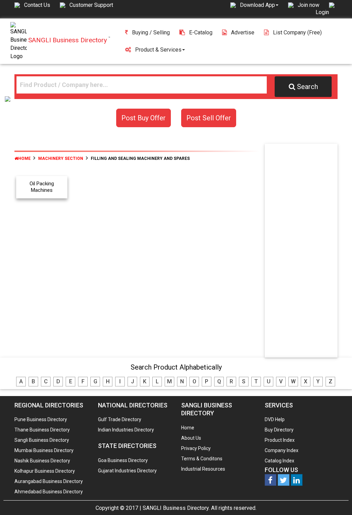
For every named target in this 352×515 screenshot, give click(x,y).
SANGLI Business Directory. (176, 508)
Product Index (280, 440)
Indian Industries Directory (126, 429)
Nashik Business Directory (42, 460)
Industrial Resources (203, 469)
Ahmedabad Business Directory (48, 491)
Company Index (281, 450)
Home (24, 158)
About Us (191, 438)
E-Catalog (200, 32)
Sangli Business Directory (41, 440)
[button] (259, 5)
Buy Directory (279, 429)
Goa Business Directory (123, 460)
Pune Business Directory (40, 419)
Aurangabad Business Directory (48, 481)
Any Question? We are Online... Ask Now (336, 498)
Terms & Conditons (201, 458)
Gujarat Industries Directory (127, 470)
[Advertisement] (307, 252)
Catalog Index (279, 460)
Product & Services (158, 49)
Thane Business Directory (42, 429)
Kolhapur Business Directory (44, 471)
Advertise (242, 32)
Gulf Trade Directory (119, 419)
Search (307, 87)
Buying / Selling (151, 32)
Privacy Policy (196, 448)
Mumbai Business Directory (44, 450)
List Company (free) (297, 32)
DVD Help (275, 419)
